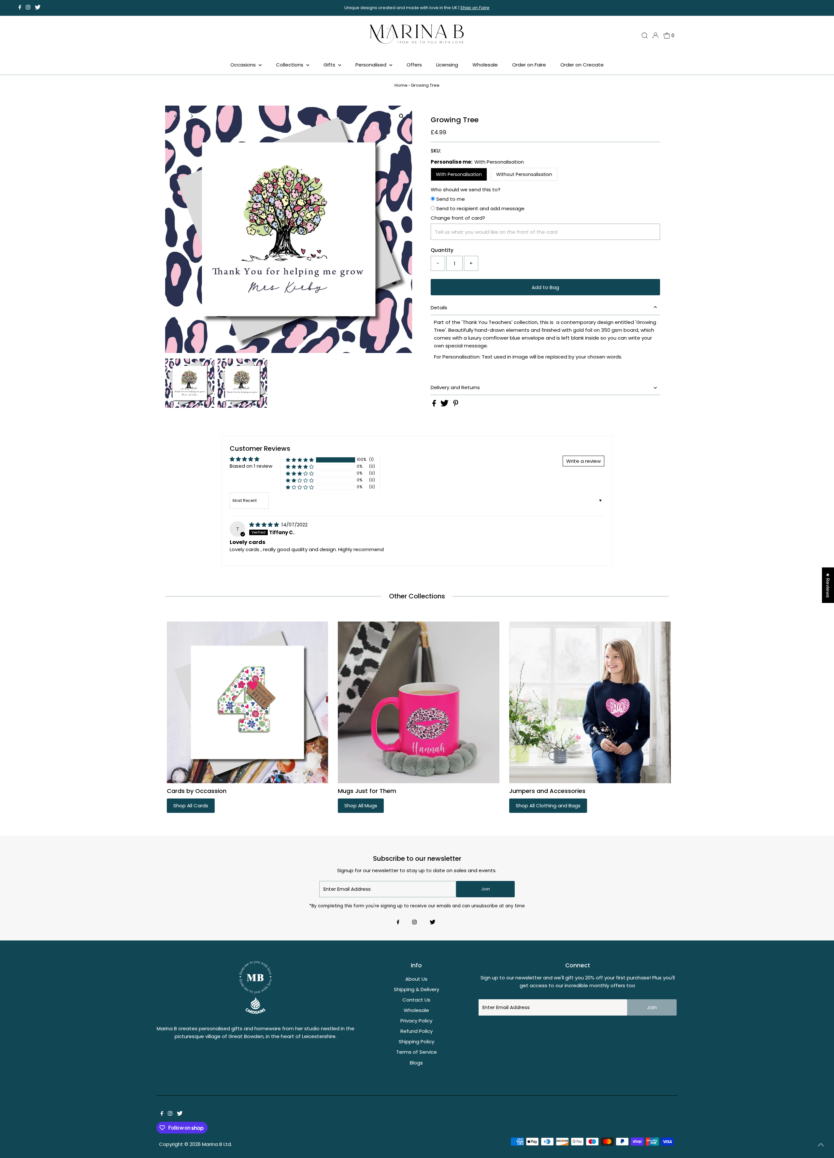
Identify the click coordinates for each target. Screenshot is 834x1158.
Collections (290, 64)
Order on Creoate (582, 64)
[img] (264, 524)
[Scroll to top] (820, 1144)
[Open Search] (645, 35)
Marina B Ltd (216, 1144)
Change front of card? (458, 217)
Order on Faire (529, 64)
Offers (414, 64)
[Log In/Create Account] (655, 35)
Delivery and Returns (455, 387)
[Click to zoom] (401, 116)
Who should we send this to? (465, 189)
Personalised (371, 64)
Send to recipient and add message (480, 208)
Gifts (330, 64)
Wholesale (485, 64)
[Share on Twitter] (445, 404)
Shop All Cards (190, 805)
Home (401, 85)
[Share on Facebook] (434, 404)
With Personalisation (459, 174)
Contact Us (416, 999)
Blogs (416, 1062)
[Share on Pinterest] (455, 404)
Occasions (243, 64)
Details (439, 307)
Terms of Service (416, 1051)
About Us (416, 978)
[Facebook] (20, 8)
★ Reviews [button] (828, 585)
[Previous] (175, 116)
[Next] (191, 116)
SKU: (436, 150)
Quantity (442, 250)
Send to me (450, 199)
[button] (300, 459)
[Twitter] (37, 8)
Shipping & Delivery (416, 989)
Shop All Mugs (360, 805)
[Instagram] (28, 8)
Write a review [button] (583, 461)
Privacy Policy (416, 1020)
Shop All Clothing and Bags (548, 805)
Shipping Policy (416, 1041)
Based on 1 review (251, 465)
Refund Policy (416, 1031)
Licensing (447, 64)
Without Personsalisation (524, 174)
